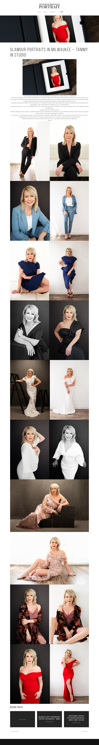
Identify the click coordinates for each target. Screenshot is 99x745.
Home (39, 11)
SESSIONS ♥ (52, 11)
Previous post (15, 731)
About (45, 11)
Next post (85, 731)
